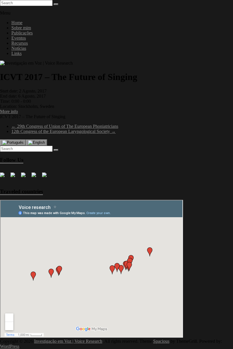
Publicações (22, 32)
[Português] (13, 142)
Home (16, 22)
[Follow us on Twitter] (15, 177)
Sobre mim (21, 27)
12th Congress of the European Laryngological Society (63, 131)
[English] (36, 142)
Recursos (19, 43)
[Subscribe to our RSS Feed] (36, 177)
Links (16, 53)
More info (9, 111)
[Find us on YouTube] (46, 177)
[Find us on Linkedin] (25, 177)
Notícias (18, 48)
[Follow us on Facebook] (4, 177)
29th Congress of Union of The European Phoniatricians (64, 126)
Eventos (18, 38)
